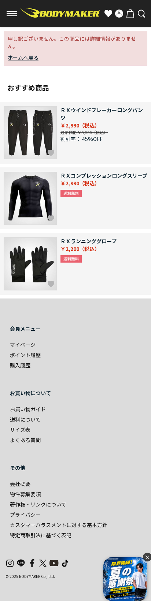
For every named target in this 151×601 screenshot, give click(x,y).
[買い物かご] (130, 13)
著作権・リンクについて (38, 504)
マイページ (23, 344)
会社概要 (20, 483)
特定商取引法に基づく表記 (40, 535)
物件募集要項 (25, 494)
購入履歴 (20, 365)
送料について (25, 419)
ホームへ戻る (23, 57)
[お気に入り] (108, 13)
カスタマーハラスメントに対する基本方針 (58, 524)
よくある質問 (25, 440)
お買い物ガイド (28, 409)
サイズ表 (20, 429)
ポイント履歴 (25, 355)
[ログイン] (119, 13)
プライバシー (25, 514)
